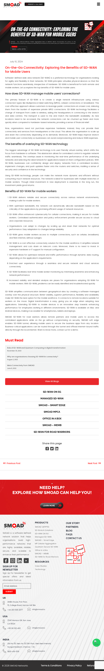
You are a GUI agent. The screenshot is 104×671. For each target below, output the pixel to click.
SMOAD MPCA (52, 411)
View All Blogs (52, 381)
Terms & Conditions (51, 666)
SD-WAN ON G (52, 391)
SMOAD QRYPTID (42, 527)
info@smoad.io (38, 609)
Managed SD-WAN (52, 398)
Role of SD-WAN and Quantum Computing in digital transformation (36, 349)
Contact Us (74, 538)
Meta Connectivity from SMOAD (20, 367)
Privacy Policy (74, 666)
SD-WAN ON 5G (42, 534)
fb (5, 560)
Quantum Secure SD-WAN (46, 547)
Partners (72, 527)
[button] (98, 4)
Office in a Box (52, 418)
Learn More (49, 506)
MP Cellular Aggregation (45, 544)
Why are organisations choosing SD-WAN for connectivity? (32, 358)
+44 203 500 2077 (15, 610)
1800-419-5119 (13, 652)
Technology (40, 569)
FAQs (69, 535)
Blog (69, 531)
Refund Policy (94, 666)
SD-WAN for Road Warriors (52, 431)
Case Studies (41, 566)
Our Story (73, 523)
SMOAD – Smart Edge (52, 405)
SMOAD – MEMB (52, 425)
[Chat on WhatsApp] (96, 643)
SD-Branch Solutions (44, 530)
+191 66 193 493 (14, 628)
